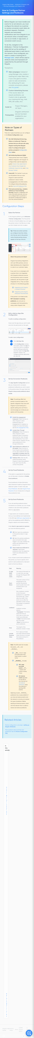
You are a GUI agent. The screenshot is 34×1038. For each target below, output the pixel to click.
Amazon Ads (15, 164)
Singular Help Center (7, 4)
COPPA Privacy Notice (21, 1029)
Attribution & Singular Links (22, 4)
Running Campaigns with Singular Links (14, 6)
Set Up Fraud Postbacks (7, 946)
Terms (16, 1029)
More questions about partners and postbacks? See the (16, 731)
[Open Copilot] (29, 1033)
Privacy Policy (12, 1029)
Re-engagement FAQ (22, 427)
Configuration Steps (6, 801)
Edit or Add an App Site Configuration (7, 866)
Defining (23, 518)
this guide (15, 87)
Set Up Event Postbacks (7, 977)
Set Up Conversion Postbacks (7, 911)
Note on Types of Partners (7, 769)
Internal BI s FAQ (19, 186)
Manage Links (9, 58)
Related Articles (6, 1005)
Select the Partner (7, 828)
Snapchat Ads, (19, 168)
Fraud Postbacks (12, 488)
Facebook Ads (15, 166)
